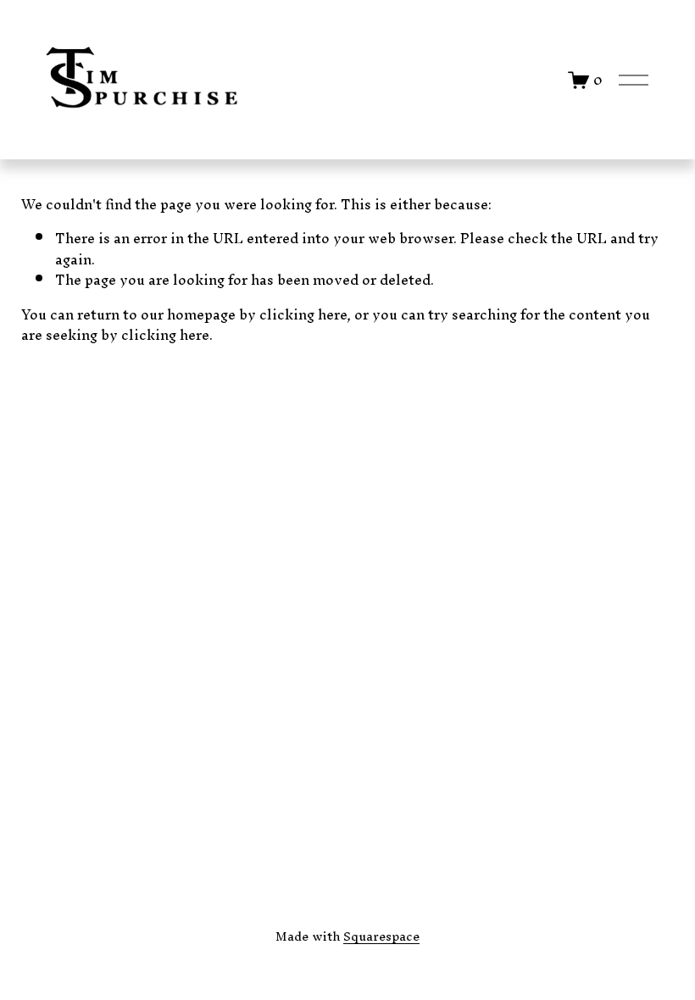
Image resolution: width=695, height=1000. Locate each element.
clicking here (303, 314)
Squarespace (381, 936)
